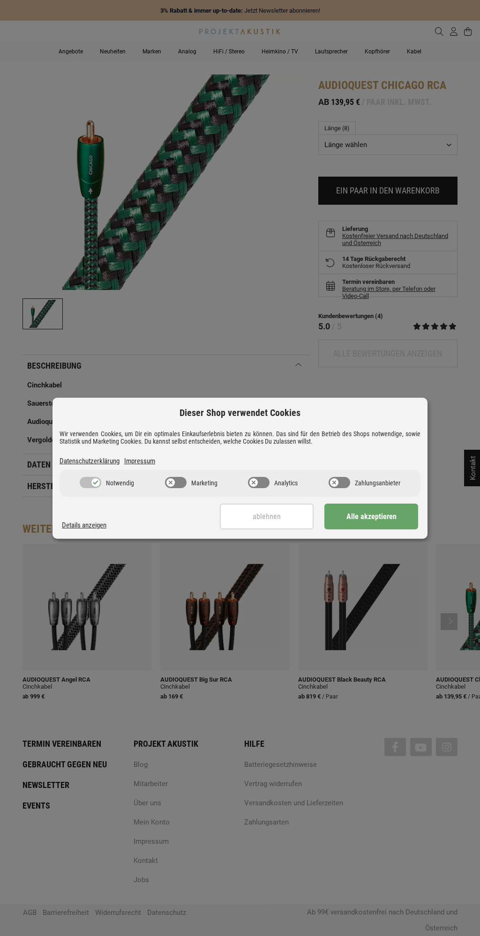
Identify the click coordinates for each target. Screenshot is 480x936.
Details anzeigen (84, 525)
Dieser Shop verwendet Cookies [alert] (240, 412)
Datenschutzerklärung (90, 461)
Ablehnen (267, 516)
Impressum (139, 461)
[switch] (90, 482)
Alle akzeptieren (371, 516)
